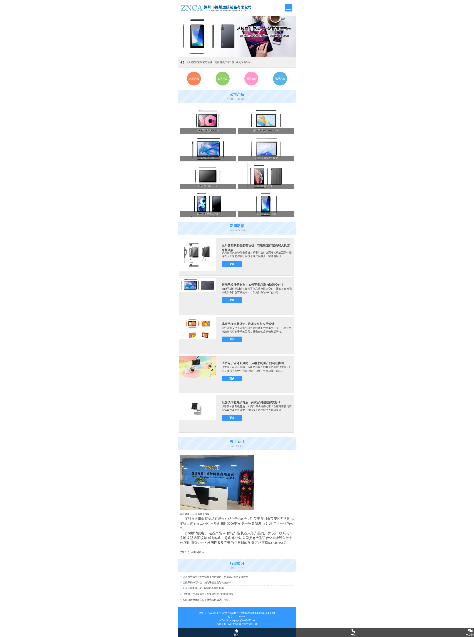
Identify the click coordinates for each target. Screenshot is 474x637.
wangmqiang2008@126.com (242, 620)
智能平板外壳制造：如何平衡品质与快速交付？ (253, 284)
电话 (353, 634)
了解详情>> (186, 552)
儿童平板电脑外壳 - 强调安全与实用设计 (248, 323)
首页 (236, 634)
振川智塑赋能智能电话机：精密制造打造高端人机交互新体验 (218, 62)
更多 (232, 264)
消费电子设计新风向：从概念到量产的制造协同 (253, 363)
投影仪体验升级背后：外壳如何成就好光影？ (251, 402)
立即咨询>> (198, 552)
